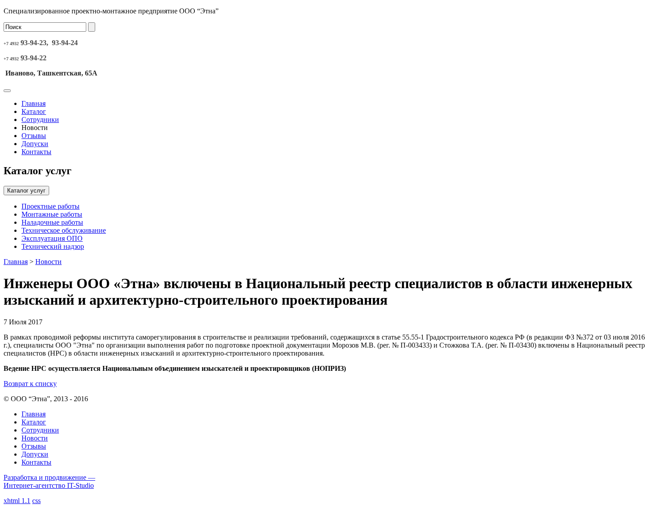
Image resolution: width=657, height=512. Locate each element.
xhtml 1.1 (17, 500)
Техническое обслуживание (63, 230)
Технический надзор (52, 246)
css (36, 500)
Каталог (33, 111)
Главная (33, 103)
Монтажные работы (51, 214)
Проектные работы (50, 206)
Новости (48, 261)
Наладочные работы (52, 222)
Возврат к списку (30, 383)
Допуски (34, 143)
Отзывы (33, 135)
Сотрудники (40, 119)
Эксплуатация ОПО (52, 238)
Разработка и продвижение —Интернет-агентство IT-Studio (49, 481)
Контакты (36, 151)
